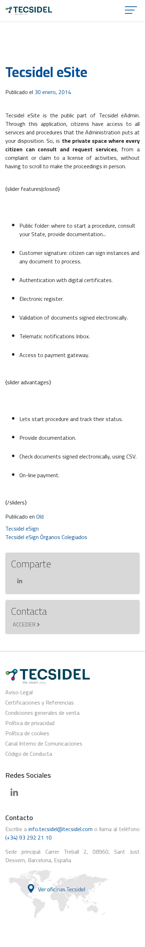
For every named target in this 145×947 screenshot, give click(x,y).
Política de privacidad (30, 723)
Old (40, 516)
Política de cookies (27, 733)
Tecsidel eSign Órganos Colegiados (46, 537)
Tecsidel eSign (22, 528)
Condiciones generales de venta (42, 712)
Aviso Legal (19, 692)
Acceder (24, 624)
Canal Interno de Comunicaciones (43, 743)
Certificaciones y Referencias (39, 702)
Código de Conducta (28, 753)
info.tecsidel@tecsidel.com (61, 829)
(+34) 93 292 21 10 (28, 837)
